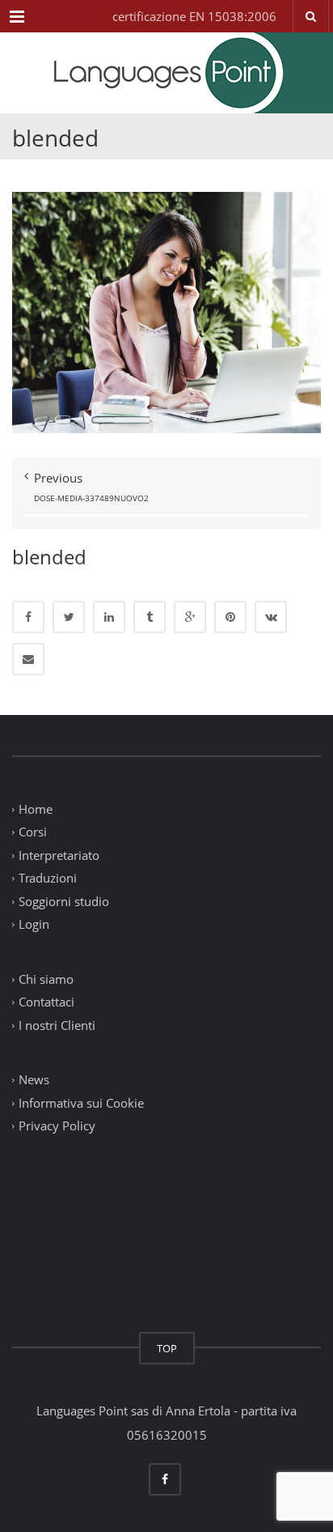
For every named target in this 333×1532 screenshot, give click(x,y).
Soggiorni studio (64, 901)
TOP (167, 1348)
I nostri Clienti (57, 1025)
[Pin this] (230, 617)
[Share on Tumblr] (149, 617)
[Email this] (28, 659)
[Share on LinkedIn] (109, 617)
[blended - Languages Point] (166, 72)
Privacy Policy (57, 1126)
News (34, 1080)
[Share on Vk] (271, 617)
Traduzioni (48, 878)
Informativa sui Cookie (81, 1103)
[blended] (166, 311)
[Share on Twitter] (69, 617)
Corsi (33, 832)
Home (36, 809)
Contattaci (46, 1002)
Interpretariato (59, 855)
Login (34, 925)
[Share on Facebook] (28, 617)
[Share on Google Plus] (190, 617)
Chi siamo (46, 979)
